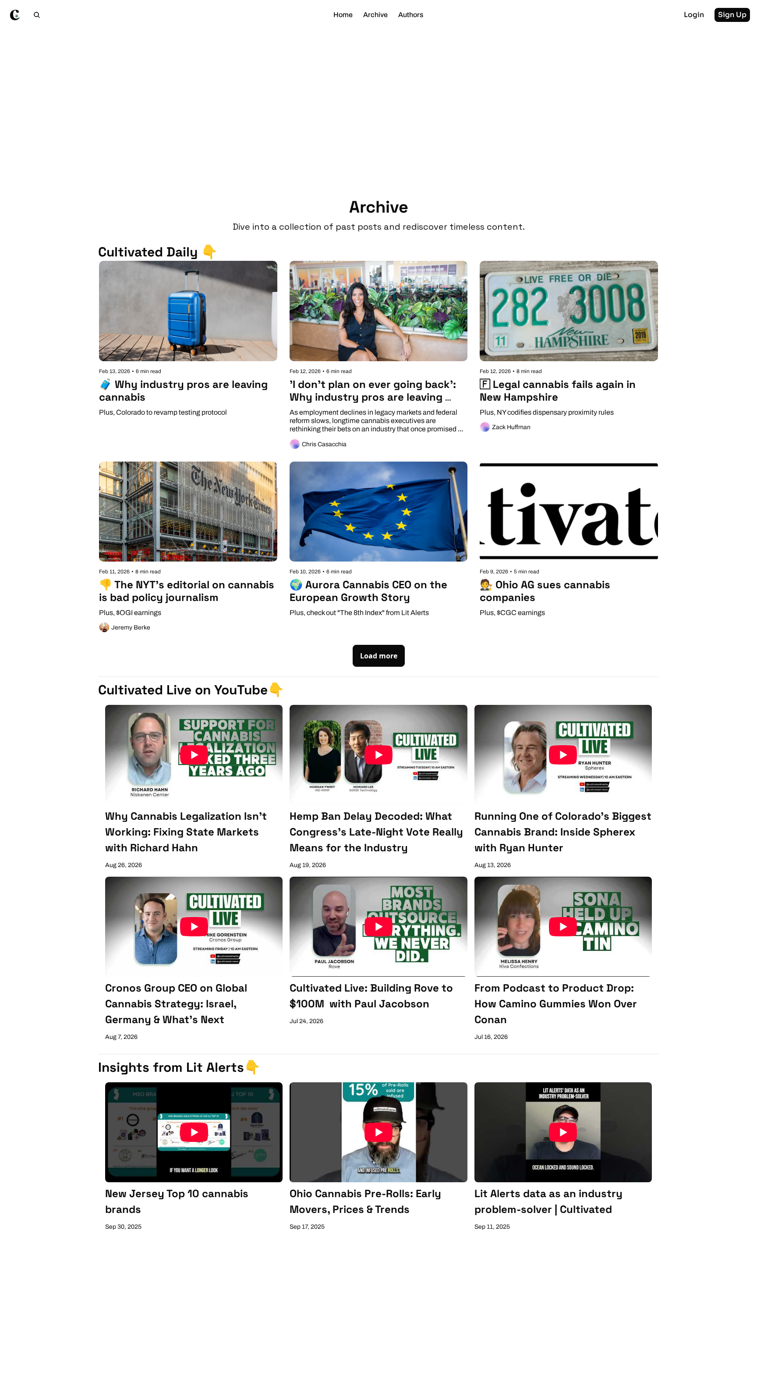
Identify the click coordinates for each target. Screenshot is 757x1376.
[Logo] (15, 15)
